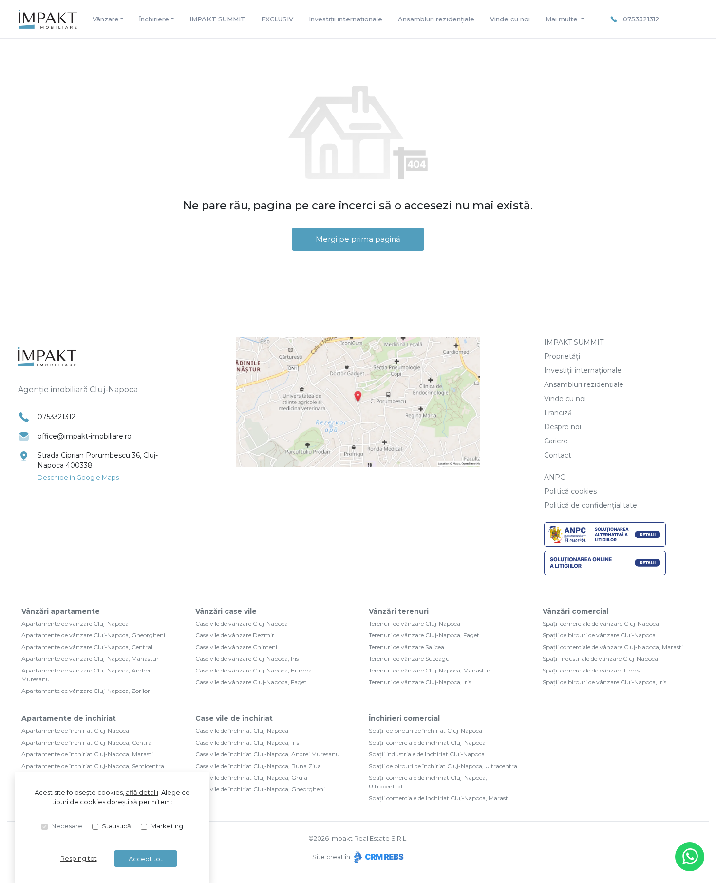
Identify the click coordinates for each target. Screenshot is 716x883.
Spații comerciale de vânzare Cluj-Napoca (601, 623)
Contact (557, 455)
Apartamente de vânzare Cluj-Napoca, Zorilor (85, 690)
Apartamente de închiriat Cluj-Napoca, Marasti (87, 754)
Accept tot (146, 859)
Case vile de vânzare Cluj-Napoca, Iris (247, 658)
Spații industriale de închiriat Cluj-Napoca (427, 754)
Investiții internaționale (345, 19)
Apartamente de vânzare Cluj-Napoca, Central (86, 647)
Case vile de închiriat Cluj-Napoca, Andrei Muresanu (267, 754)
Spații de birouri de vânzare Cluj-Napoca (599, 635)
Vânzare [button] (106, 19)
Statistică (116, 826)
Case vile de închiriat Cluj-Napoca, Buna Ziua (258, 765)
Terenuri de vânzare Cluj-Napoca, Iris (420, 682)
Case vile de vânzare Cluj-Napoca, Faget (251, 682)
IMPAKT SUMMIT (217, 19)
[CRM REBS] (378, 857)
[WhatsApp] (689, 856)
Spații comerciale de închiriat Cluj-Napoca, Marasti (439, 798)
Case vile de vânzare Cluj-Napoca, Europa (253, 670)
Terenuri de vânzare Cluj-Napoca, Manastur (429, 670)
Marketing (167, 826)
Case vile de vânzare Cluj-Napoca (241, 623)
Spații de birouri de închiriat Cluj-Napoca (425, 730)
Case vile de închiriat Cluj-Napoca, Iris (247, 742)
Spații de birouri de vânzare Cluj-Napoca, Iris (604, 682)
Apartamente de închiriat (68, 718)
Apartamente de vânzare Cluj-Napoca (75, 623)
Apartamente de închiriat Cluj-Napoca (75, 730)
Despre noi (562, 426)
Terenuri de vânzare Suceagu (409, 658)
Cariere (556, 441)
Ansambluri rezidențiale (436, 19)
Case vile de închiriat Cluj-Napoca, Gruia (251, 777)
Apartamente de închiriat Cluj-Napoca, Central (87, 742)
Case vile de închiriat (234, 718)
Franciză (558, 412)
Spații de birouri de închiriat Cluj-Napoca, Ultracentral (444, 765)
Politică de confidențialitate (590, 505)
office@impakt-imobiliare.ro (85, 436)
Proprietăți (562, 356)
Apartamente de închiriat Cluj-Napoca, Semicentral (93, 765)
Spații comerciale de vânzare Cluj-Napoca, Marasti (613, 647)
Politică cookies (570, 491)
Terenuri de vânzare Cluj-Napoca (414, 623)
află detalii (142, 792)
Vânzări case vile (226, 611)
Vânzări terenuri (399, 611)
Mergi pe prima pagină (358, 239)
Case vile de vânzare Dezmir (234, 635)
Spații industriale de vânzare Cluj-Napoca (600, 658)
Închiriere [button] (154, 19)
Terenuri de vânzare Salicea (406, 647)
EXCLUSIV (277, 19)
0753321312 (641, 19)
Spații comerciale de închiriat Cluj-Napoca (427, 742)
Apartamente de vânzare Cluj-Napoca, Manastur (90, 658)
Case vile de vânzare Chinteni (236, 647)
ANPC (554, 477)
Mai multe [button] (563, 19)
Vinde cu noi (510, 19)
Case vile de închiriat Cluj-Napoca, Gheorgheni (260, 789)
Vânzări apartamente (60, 611)
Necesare (66, 826)
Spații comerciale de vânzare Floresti (593, 670)
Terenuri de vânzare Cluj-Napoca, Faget (424, 635)
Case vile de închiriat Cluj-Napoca (241, 730)
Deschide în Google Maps (78, 477)
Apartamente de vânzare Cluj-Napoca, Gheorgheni (93, 635)
